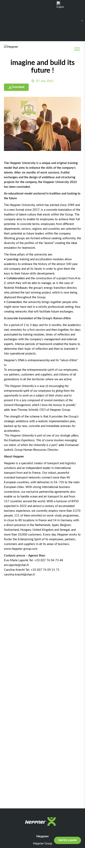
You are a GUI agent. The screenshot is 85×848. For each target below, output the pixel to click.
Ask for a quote (67, 840)
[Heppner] (20, 49)
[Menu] (77, 49)
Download (18, 87)
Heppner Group (42, 843)
